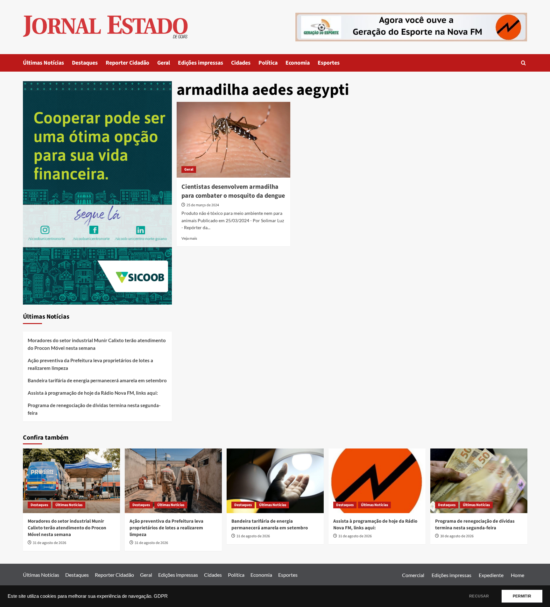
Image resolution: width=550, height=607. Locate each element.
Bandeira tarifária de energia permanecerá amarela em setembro (97, 380)
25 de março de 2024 (203, 205)
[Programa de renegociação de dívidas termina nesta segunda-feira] (478, 480)
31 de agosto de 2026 (49, 543)
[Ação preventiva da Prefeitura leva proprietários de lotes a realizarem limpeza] (173, 480)
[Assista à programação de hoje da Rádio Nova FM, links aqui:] (377, 480)
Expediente (491, 575)
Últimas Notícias (43, 63)
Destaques (85, 63)
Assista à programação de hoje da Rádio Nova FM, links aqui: (93, 393)
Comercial (413, 575)
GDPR (161, 596)
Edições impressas (200, 63)
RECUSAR (479, 596)
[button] (523, 62)
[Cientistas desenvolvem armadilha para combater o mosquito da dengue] (233, 140)
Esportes (329, 63)
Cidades (240, 63)
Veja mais (189, 238)
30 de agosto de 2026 (457, 536)
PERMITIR (522, 596)
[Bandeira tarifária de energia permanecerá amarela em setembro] (275, 480)
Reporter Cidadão (127, 63)
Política (268, 63)
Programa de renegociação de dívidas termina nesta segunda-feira (94, 409)
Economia (298, 63)
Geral (163, 63)
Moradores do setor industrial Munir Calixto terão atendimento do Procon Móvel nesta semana (97, 344)
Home (517, 575)
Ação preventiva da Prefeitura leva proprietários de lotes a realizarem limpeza (90, 364)
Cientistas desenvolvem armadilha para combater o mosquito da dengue (233, 191)
